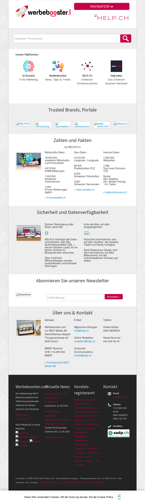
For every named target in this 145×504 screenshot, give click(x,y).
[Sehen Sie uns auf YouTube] (22, 445)
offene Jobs (22, 414)
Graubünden (92, 424)
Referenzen (22, 419)
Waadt (77, 460)
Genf (89, 420)
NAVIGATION (100, 6)
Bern (92, 416)
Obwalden (79, 440)
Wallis (88, 460)
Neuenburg (80, 432)
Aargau (78, 399)
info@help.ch (81, 330)
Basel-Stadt (80, 416)
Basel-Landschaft (85, 411)
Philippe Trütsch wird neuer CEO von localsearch (56, 397)
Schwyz (78, 448)
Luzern (89, 428)
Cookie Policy (105, 497)
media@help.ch (83, 355)
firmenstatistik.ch (56, 197)
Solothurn (91, 448)
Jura (79, 428)
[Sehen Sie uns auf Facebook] (22, 432)
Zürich (80, 464)
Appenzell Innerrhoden (86, 407)
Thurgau (78, 456)
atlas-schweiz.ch (85, 189)
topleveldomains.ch (116, 192)
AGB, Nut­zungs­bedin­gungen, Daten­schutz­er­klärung (78, 482)
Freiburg (78, 420)
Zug (97, 460)
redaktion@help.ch (84, 341)
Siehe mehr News (54, 437)
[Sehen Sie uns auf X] (26, 436)
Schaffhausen (81, 444)
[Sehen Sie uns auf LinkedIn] (36, 441)
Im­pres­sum (44, 482)
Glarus (77, 424)
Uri (88, 456)
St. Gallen (79, 452)
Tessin (91, 452)
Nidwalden (80, 436)
